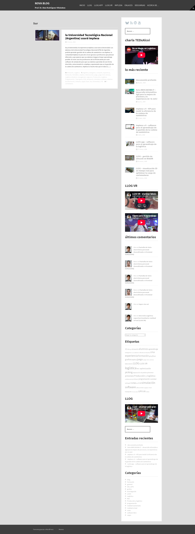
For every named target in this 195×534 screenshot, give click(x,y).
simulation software (100, 79)
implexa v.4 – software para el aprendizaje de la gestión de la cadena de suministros (146, 128)
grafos (128, 359)
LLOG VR (108, 5)
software (78, 81)
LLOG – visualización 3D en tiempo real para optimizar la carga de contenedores (146, 171)
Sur (91, 81)
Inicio (82, 5)
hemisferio (75, 75)
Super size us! (144, 304)
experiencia (106, 73)
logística (130, 368)
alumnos (143, 348)
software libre (140, 387)
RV (137, 383)
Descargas (140, 5)
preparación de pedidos (140, 373)
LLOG (89, 5)
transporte (128, 392)
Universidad (96, 81)
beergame (92, 73)
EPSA (152, 352)
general (129, 484)
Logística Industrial (71, 77)
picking (128, 372)
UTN (101, 81)
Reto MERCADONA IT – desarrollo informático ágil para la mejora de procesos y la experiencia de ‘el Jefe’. (147, 94)
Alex (134, 247)
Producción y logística (100, 77)
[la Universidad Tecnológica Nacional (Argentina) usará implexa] (47, 35)
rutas (133, 382)
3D (126, 349)
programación (144, 379)
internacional (89, 75)
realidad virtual (132, 508)
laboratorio (129, 364)
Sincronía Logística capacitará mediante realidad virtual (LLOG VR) (144, 318)
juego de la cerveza (104, 75)
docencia (137, 352)
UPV (140, 391)
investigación (131, 491)
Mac (128, 499)
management (82, 77)
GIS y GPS (130, 487)
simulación (90, 79)
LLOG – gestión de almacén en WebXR (144, 157)
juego (96, 75)
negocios (89, 77)
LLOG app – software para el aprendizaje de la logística (146, 144)
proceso (150, 372)
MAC (138, 369)
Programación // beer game (73, 79)
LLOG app (98, 5)
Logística (77, 73)
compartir (99, 73)
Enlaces (128, 5)
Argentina (86, 73)
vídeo (147, 392)
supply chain (85, 81)
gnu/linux (152, 356)
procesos (129, 375)
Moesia (61, 529)
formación (70, 73)
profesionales (128, 379)
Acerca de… (153, 5)
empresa (147, 352)
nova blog (42, 3)
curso (132, 352)
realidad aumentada (134, 506)
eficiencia (142, 352)
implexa (118, 5)
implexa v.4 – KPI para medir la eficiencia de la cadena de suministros (146, 112)
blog (128, 480)
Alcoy (129, 349)
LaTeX (129, 494)
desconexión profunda (146, 80)
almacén (134, 349)
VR (144, 391)
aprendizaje (153, 349)
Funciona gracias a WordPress (43, 529)
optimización (145, 368)
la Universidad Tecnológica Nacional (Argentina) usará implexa (89, 36)
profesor (135, 379)
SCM (84, 79)
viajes (129, 515)
